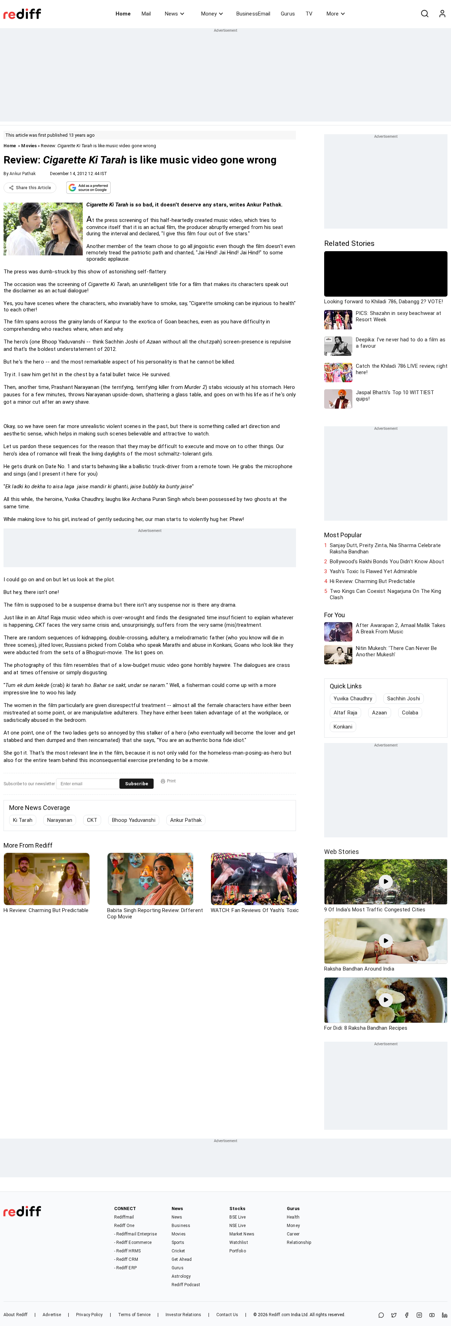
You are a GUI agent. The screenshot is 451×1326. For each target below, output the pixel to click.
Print (171, 781)
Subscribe (136, 783)
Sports (178, 1242)
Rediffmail (124, 1217)
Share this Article (33, 187)
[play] (386, 882)
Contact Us (227, 1314)
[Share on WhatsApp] (381, 1315)
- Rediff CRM (126, 1259)
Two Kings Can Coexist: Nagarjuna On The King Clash (385, 594)
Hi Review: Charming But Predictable (372, 581)
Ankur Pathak (23, 173)
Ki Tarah (22, 820)
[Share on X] (394, 1315)
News (171, 14)
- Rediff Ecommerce (133, 1242)
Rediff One (124, 1225)
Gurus (288, 14)
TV (309, 14)
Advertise (52, 1314)
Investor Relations (183, 1314)
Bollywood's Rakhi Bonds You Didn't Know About (387, 561)
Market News (241, 1234)
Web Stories (341, 851)
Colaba (410, 713)
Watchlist (238, 1242)
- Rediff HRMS (127, 1250)
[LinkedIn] (444, 1315)
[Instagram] (419, 1315)
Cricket (178, 1250)
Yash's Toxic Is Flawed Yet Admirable (373, 571)
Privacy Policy (89, 1314)
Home (123, 14)
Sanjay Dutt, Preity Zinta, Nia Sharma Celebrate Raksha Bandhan (385, 548)
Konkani (343, 727)
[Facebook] (406, 1315)
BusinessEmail (253, 14)
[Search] (424, 13)
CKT (92, 820)
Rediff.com (279, 1314)
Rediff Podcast (186, 1284)
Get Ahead (182, 1259)
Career (293, 1234)
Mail (146, 14)
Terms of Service (134, 1314)
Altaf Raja (345, 713)
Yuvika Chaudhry (353, 698)
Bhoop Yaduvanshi (133, 820)
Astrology (181, 1276)
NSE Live (237, 1225)
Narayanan (59, 820)
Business (181, 1225)
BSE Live (237, 1217)
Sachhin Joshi (403, 698)
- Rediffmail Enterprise (135, 1234)
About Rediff (15, 1314)
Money (209, 14)
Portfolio (237, 1250)
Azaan (379, 713)
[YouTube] (432, 1315)
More (333, 14)
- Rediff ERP (125, 1267)
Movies (29, 145)
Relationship (299, 1242)
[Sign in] (442, 13)
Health (293, 1217)
